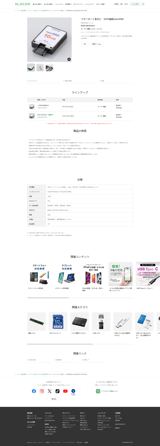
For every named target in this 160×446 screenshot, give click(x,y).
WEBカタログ (65, 422)
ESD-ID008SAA (44, 105)
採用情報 (117, 420)
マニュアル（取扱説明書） (69, 418)
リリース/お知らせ (49, 416)
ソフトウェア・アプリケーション (70, 420)
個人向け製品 (37, 4)
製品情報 (23, 10)
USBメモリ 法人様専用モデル (42, 10)
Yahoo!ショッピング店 (103, 425)
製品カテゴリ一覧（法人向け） (35, 418)
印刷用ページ (95, 44)
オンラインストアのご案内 (104, 418)
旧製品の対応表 (49, 434)
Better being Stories (50, 420)
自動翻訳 (86, 442)
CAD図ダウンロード (67, 427)
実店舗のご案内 (101, 416)
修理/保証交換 (83, 422)
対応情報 (68, 4)
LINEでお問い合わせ (85, 429)
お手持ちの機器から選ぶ (51, 427)
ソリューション (31, 425)
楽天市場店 (100, 422)
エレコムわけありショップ (104, 427)
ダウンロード (78, 4)
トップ (17, 10)
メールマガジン (84, 427)
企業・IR (117, 416)
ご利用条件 (47, 442)
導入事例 (29, 427)
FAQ (85, 44)
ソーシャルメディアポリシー (69, 442)
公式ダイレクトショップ (104, 420)
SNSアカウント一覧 (31, 442)
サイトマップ (40, 442)
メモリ (30, 10)
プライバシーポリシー (56, 442)
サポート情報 (100, 4)
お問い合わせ (83, 420)
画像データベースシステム (69, 425)
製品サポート (83, 416)
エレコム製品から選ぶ (50, 429)
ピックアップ (48, 418)
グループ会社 (118, 418)
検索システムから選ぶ (50, 431)
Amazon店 (100, 429)
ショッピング (89, 4)
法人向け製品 (48, 4)
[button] (48, 413)
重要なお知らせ (84, 425)
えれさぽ (82, 418)
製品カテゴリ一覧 (31, 416)
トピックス (58, 4)
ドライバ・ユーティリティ (69, 416)
